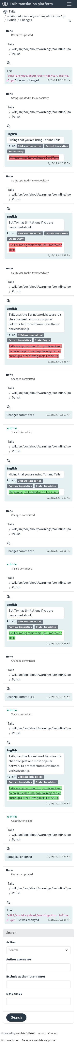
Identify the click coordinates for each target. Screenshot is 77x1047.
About (41, 1033)
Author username (18, 959)
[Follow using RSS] (70, 20)
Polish (11, 20)
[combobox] (36, 950)
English (12, 134)
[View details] (8, 63)
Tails (12, 11)
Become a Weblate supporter (39, 1040)
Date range (14, 993)
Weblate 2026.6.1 (26, 1033)
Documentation (10, 1040)
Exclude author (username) (25, 976)
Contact (52, 1033)
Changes (26, 20)
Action (11, 942)
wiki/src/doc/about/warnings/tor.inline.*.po (36, 16)
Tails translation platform (31, 4)
